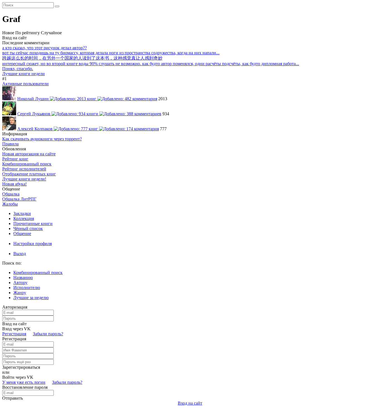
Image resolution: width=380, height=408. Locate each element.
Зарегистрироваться (21, 367)
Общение (22, 233)
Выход (19, 253)
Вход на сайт (14, 37)
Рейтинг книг (15, 159)
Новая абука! (14, 184)
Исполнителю (26, 287)
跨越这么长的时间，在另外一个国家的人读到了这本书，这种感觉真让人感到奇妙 (82, 58)
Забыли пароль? (48, 333)
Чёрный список (28, 228)
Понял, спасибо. (17, 68)
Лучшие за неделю (31, 297)
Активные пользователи (25, 83)
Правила (10, 143)
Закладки (22, 213)
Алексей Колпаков (35, 128)
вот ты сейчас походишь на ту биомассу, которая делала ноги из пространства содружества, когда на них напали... (110, 52)
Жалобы (10, 204)
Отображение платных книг (29, 174)
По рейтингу (27, 32)
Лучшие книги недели (23, 73)
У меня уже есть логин (23, 382)
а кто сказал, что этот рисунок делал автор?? (44, 47)
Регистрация (14, 333)
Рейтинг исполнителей (24, 169)
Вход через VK (16, 328)
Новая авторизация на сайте (29, 154)
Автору (20, 282)
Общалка (10, 194)
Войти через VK (17, 377)
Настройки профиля (32, 243)
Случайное (51, 32)
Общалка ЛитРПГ (19, 199)
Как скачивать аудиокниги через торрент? (42, 138)
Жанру (19, 292)
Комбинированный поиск (26, 164)
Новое (8, 32)
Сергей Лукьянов (34, 113)
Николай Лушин (33, 98)
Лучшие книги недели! (24, 179)
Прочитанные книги (33, 223)
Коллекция (23, 218)
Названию (23, 277)
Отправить (12, 398)
